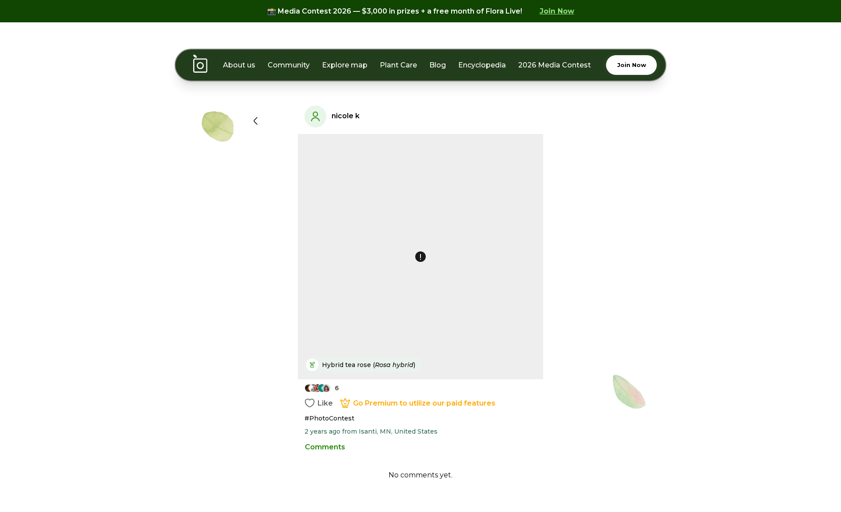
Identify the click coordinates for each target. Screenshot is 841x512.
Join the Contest (420, 362)
